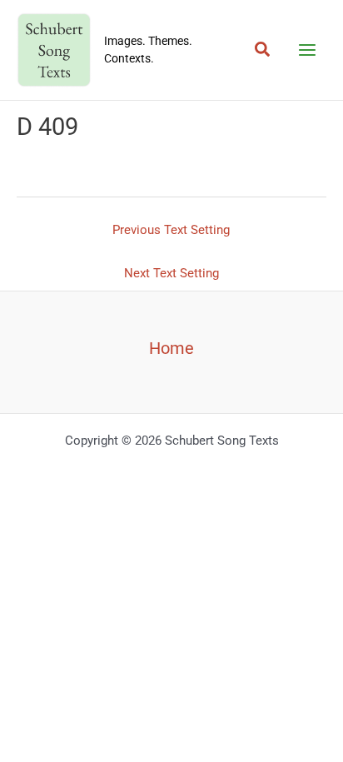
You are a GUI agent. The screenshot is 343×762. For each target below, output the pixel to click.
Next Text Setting (171, 273)
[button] (263, 50)
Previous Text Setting (171, 229)
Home (171, 348)
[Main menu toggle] (307, 50)
